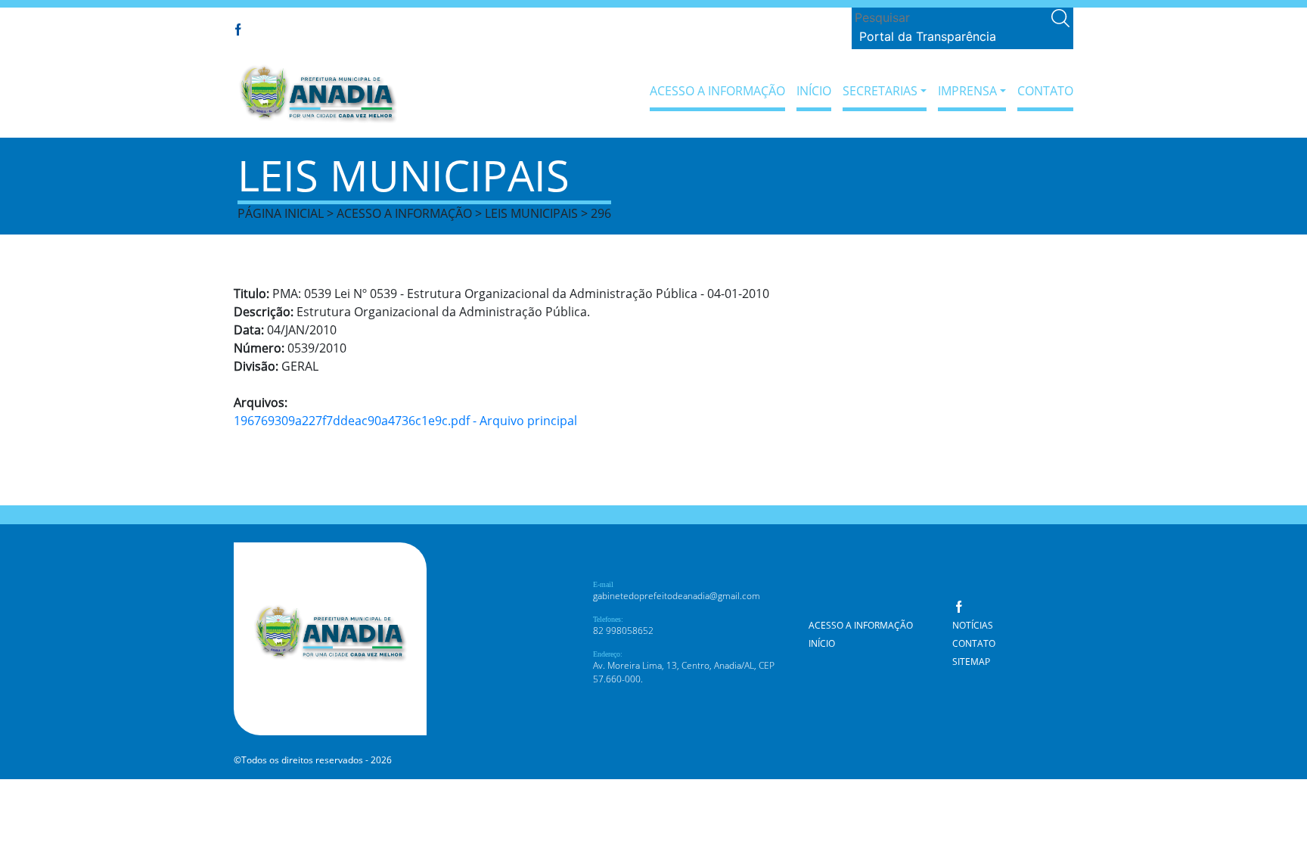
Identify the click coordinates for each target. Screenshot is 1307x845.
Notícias (972, 625)
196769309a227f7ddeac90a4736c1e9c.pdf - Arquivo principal (405, 420)
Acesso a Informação (717, 90)
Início (813, 90)
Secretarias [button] (880, 90)
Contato (1045, 90)
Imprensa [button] (967, 90)
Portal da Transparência (927, 36)
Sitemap (971, 661)
